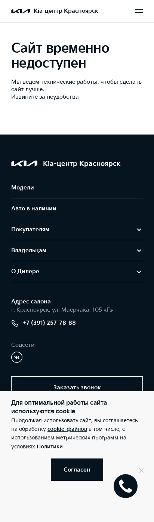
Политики (50, 447)
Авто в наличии (33, 208)
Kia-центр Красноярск (66, 11)
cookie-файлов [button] (67, 429)
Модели (22, 187)
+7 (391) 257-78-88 (49, 323)
